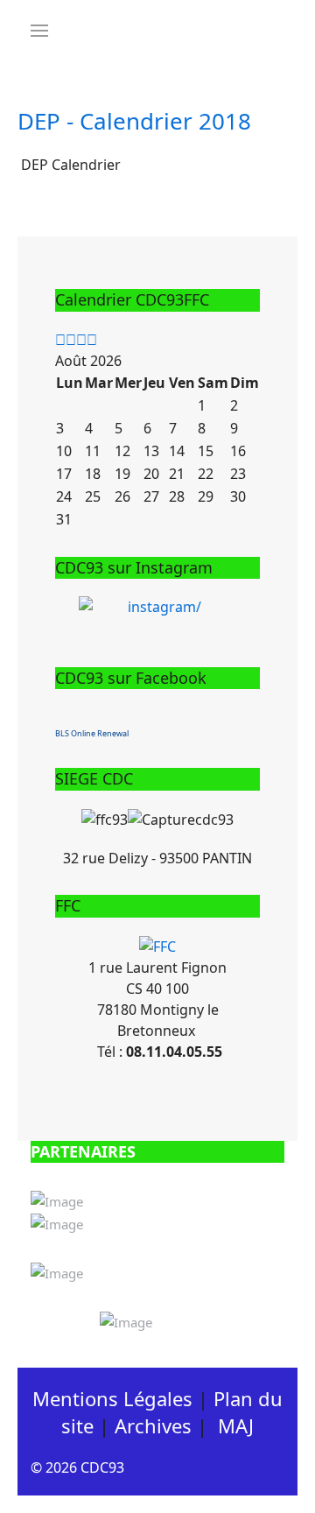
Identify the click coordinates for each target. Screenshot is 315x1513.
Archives (153, 1425)
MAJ (236, 1425)
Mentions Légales (112, 1398)
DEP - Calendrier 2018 (134, 121)
